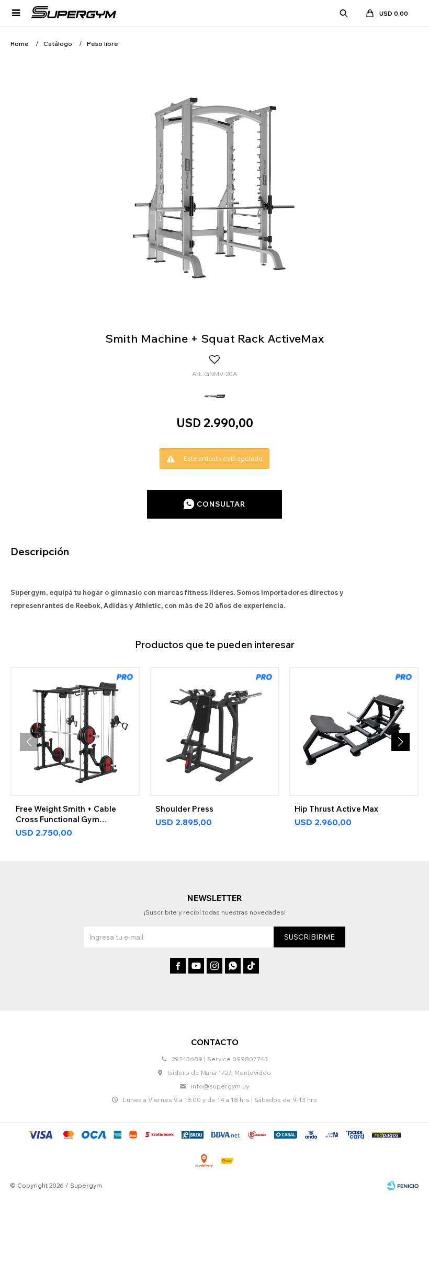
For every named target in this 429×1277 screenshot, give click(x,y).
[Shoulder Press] (214, 731)
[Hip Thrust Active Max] (354, 731)
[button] (344, 13)
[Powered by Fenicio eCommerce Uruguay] (403, 1185)
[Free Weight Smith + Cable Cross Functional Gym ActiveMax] (75, 731)
